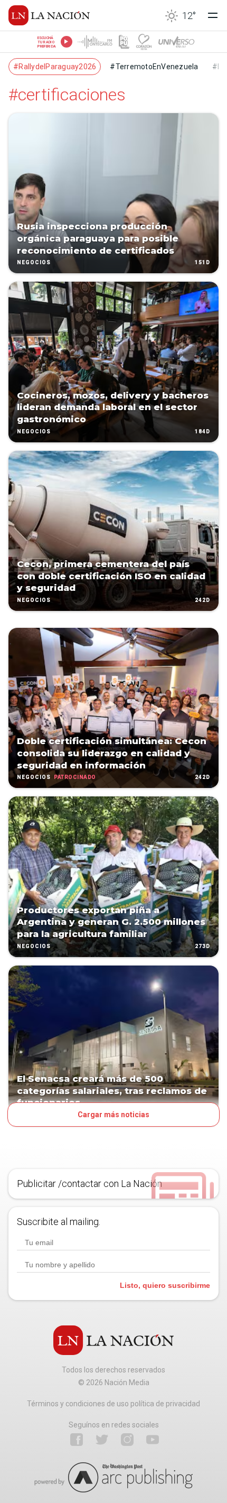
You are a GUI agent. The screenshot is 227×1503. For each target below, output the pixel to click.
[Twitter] (101, 1439)
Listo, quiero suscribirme (165, 1285)
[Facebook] (76, 1439)
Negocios (34, 263)
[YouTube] (152, 1439)
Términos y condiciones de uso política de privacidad (113, 1403)
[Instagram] (127, 1439)
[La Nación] (49, 15)
